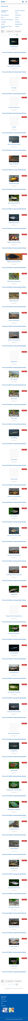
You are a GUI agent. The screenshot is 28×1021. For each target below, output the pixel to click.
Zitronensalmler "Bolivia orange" (14, 535)
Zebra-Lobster (14, 398)
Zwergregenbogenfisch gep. (14, 887)
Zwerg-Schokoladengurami (14, 733)
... (6, 34)
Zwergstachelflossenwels (14, 907)
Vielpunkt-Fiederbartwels (14, 107)
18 (14, 34)
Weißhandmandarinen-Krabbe (13, 242)
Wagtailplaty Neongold (14, 183)
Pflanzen (16, 19)
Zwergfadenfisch (14, 770)
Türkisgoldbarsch (14, 46)
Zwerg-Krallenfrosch (14, 672)
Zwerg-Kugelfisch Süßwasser (14, 692)
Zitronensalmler (14, 516)
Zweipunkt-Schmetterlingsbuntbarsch (14, 616)
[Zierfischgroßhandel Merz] (2, 1)
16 (8, 34)
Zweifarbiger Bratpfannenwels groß (14, 574)
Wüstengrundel (14, 379)
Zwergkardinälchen (14, 848)
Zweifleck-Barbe (14, 594)
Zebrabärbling (14, 437)
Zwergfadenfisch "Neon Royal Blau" (14, 789)
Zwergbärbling (14, 750)
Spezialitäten (3, 21)
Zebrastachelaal (13, 479)
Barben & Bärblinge (5, 15)
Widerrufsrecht (4, 1001)
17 (11, 34)
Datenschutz (3, 1005)
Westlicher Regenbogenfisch (14, 340)
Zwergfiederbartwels (13, 829)
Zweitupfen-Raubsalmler (14, 633)
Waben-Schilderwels (14, 163)
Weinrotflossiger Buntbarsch (14, 203)
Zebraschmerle (14, 459)
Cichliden (17, 17)
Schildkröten (17, 21)
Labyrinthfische (18, 15)
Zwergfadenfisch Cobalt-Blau (14, 809)
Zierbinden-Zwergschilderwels (14, 496)
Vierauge (14, 126)
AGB (2, 1003)
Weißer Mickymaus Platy (14, 222)
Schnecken (17, 26)
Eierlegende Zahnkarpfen (20, 10)
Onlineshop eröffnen (9, 1019)
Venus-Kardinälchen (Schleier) (13, 66)
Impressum (3, 998)
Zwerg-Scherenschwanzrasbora (14, 711)
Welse (2, 17)
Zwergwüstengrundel (14, 946)
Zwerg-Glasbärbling (14, 653)
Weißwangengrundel (14, 300)
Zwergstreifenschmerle (14, 926)
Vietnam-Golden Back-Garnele (13, 144)
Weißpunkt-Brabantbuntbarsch (14, 261)
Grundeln (3, 24)
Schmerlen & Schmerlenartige (7, 19)
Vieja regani (14, 87)
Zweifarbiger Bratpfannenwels (14, 555)
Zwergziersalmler (14, 965)
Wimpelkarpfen (14, 361)
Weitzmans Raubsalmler (14, 320)
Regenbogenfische (18, 24)
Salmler (16, 12)
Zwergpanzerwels (14, 868)
